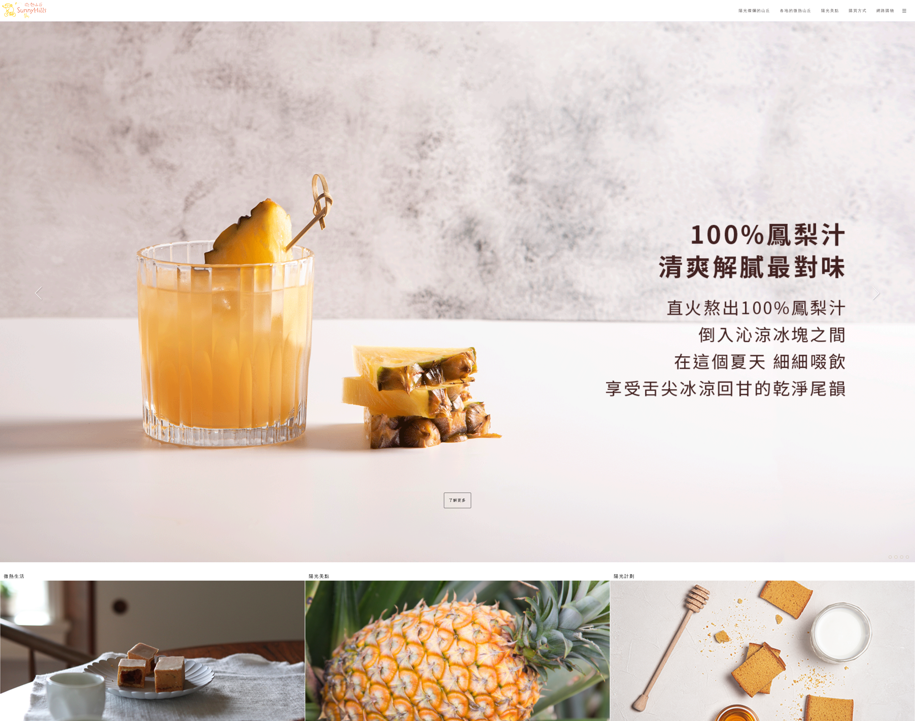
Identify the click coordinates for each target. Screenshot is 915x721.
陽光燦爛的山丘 (754, 11)
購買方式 (858, 11)
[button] (46, 291)
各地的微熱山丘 (796, 11)
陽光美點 (830, 11)
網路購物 (885, 11)
